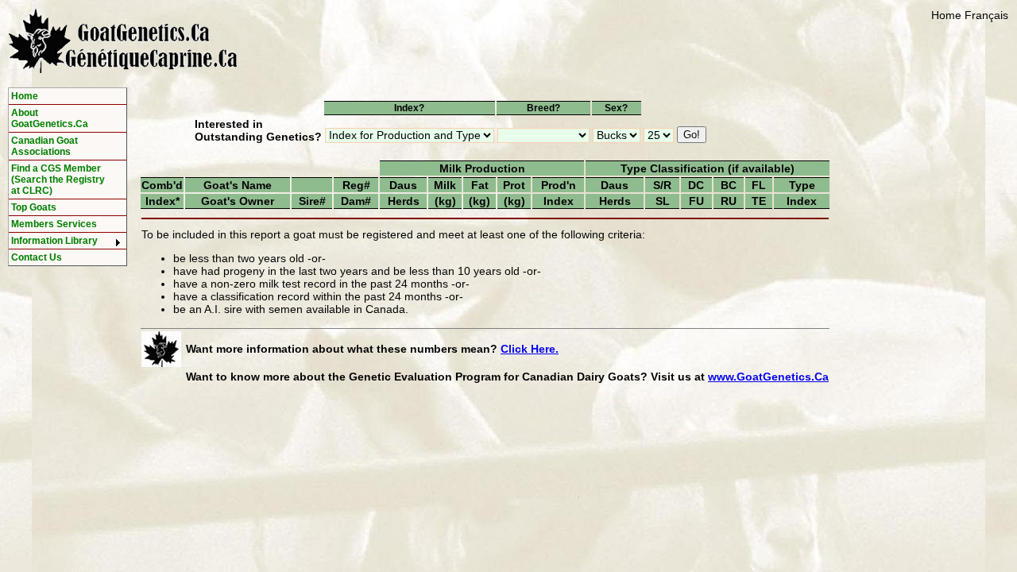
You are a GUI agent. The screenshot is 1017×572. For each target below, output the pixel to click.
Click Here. (530, 348)
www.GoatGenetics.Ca (768, 376)
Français (986, 15)
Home (946, 15)
